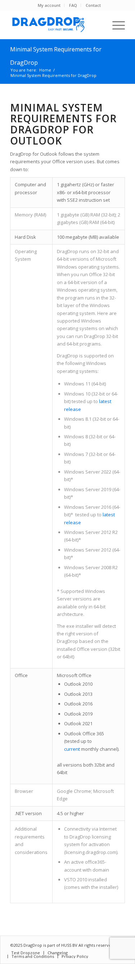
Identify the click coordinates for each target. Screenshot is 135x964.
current (72, 749)
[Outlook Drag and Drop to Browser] (56, 24)
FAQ (73, 5)
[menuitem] (49, 5)
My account (49, 5)
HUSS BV (69, 945)
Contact (93, 5)
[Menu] (115, 24)
